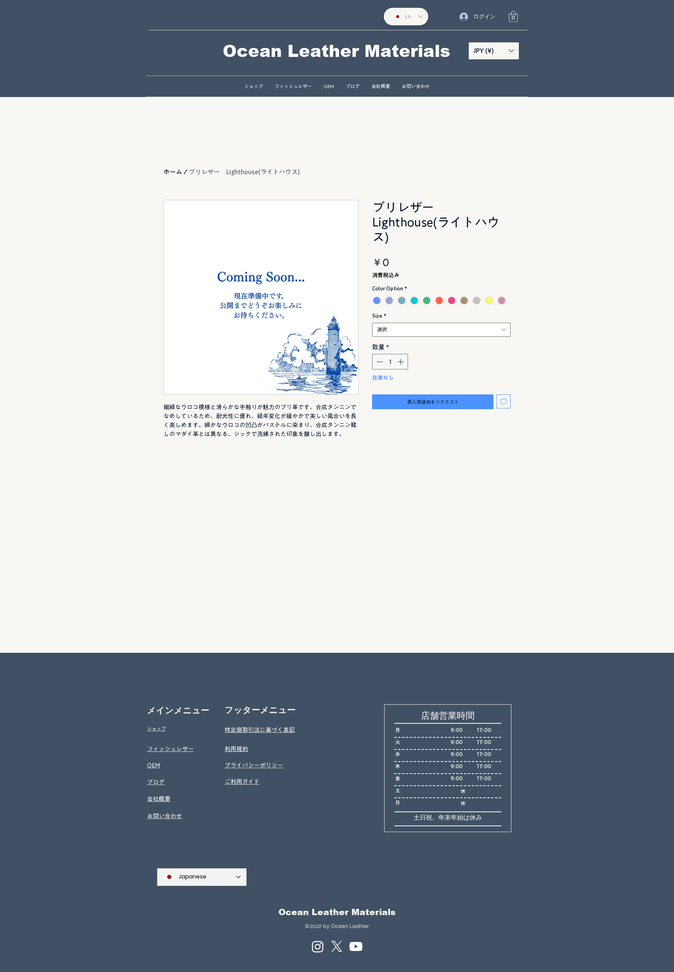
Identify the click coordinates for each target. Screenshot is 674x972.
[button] (513, 16)
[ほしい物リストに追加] (504, 401)
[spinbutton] (390, 361)
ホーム (172, 172)
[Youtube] (356, 946)
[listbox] (493, 51)
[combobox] (441, 330)
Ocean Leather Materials (337, 912)
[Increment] (401, 361)
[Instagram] (317, 946)
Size (379, 315)
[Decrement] (378, 361)
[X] (336, 946)
